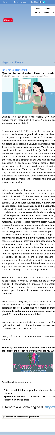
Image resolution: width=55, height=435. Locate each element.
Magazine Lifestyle (12, 62)
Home (5, 2)
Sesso (46, 13)
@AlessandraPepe (41, 76)
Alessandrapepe (28, 76)
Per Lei (37, 13)
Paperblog (15, 11)
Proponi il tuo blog (20, 2)
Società (37, 9)
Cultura (47, 9)
